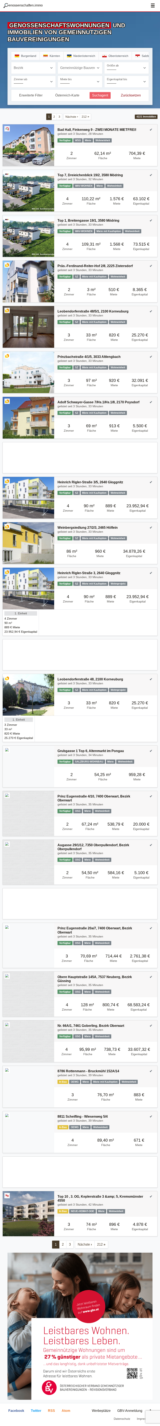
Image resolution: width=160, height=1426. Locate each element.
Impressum (144, 1418)
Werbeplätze (101, 1410)
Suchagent (100, 95)
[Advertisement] (80, 457)
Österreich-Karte (67, 95)
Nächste (71, 116)
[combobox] (33, 68)
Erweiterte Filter (30, 95)
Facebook (16, 1410)
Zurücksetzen (131, 95)
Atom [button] (66, 1410)
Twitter (36, 1410)
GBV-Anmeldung (129, 1410)
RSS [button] (51, 1410)
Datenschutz (122, 1418)
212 (85, 116)
